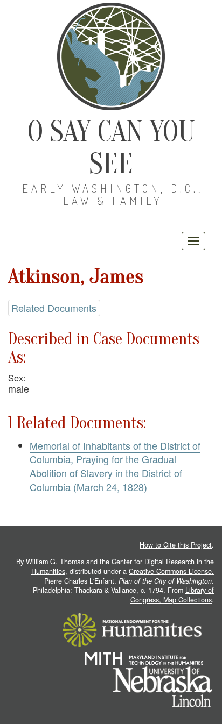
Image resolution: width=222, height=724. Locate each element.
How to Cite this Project (176, 545)
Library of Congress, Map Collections (172, 595)
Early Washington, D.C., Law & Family (112, 194)
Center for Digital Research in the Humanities (122, 566)
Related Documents (53, 308)
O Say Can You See (111, 147)
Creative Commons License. (171, 571)
